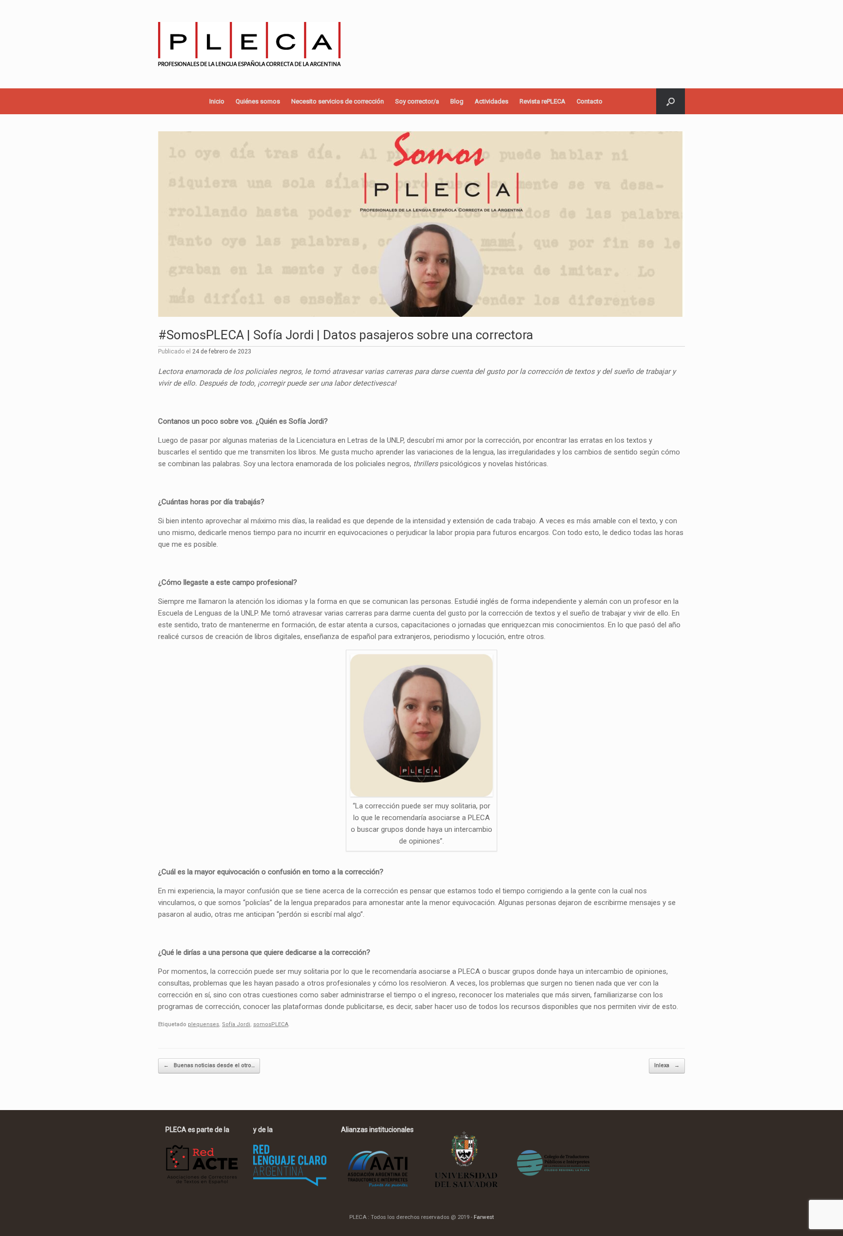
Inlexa (667, 1065)
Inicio (216, 101)
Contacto (589, 101)
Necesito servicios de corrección (337, 101)
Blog (456, 101)
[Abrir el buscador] (670, 101)
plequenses (203, 1024)
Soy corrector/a (417, 101)
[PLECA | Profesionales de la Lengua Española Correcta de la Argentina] (249, 44)
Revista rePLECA (542, 101)
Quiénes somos (258, 101)
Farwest (484, 1217)
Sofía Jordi (236, 1024)
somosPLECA (270, 1024)
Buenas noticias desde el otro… (209, 1065)
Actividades (491, 101)
